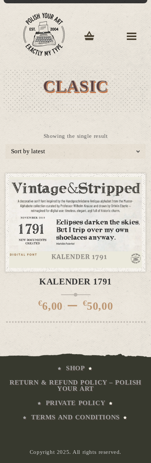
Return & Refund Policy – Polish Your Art (75, 385)
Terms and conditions (75, 417)
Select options (81, 264)
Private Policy (75, 403)
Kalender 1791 (75, 281)
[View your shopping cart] (89, 36)
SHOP (75, 368)
